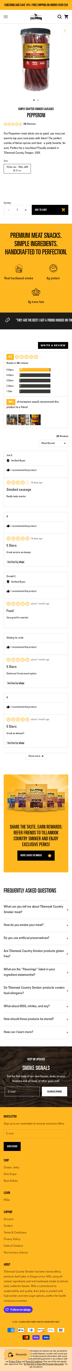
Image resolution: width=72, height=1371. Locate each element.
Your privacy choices (16, 1252)
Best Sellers (11, 1181)
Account (8, 1219)
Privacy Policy (12, 1239)
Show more (34, 756)
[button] (20, 124)
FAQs (7, 1200)
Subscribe (12, 1146)
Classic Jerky (11, 1167)
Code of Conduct (13, 1245)
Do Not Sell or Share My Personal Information (44, 1364)
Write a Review (53, 345)
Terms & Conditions (15, 1232)
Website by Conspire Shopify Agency (48, 1322)
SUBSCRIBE (54, 1091)
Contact (8, 1225)
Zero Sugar (10, 1174)
